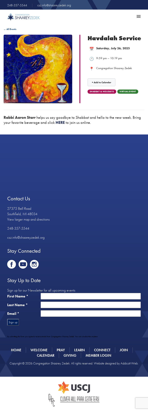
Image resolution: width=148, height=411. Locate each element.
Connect (102, 350)
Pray (61, 350)
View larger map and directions (28, 219)
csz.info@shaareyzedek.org (54, 5)
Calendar (45, 355)
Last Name (17, 305)
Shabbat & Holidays (102, 91)
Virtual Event (127, 91)
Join (124, 350)
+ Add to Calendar (101, 82)
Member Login (98, 355)
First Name (17, 296)
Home (16, 350)
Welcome (39, 350)
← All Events (10, 29)
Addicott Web (129, 363)
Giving (70, 355)
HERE (60, 122)
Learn (79, 350)
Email (13, 313)
